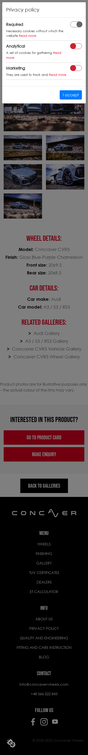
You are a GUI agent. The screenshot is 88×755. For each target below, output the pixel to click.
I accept (71, 94)
